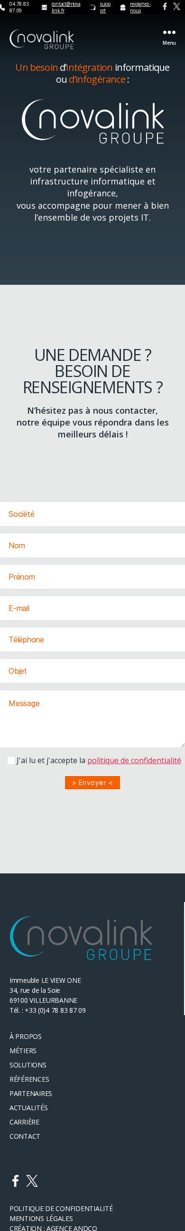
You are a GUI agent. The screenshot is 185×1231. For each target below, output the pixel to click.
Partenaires (30, 1093)
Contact (24, 1136)
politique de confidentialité (134, 760)
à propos (25, 1036)
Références (29, 1079)
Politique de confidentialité (60, 1208)
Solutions (27, 1064)
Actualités (28, 1107)
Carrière (24, 1121)
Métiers (23, 1050)
